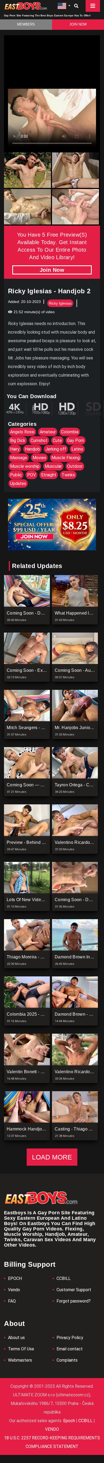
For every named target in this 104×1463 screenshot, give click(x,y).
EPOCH (15, 1278)
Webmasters (20, 1360)
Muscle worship (24, 466)
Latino (77, 449)
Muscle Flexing (65, 457)
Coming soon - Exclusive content (40, 670)
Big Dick (17, 440)
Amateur (48, 431)
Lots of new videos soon (32, 899)
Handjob (32, 449)
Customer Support (74, 1289)
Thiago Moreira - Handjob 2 (34, 957)
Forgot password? (74, 1301)
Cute (57, 440)
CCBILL (64, 1278)
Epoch (69, 1420)
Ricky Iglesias (60, 303)
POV (31, 474)
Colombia (69, 431)
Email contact (70, 1348)
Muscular (53, 466)
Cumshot (39, 440)
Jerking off (55, 449)
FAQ (12, 1301)
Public (16, 474)
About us (16, 1337)
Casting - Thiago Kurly (77, 1129)
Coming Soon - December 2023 (38, 613)
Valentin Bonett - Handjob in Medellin (43, 1071)
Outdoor (75, 466)
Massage (18, 457)
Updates (18, 483)
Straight (48, 474)
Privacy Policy (70, 1337)
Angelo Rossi (22, 431)
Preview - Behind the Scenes (36, 842)
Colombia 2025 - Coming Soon (37, 1014)
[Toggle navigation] (93, 6)
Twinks (68, 474)
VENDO (52, 1429)
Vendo (14, 1289)
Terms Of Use (21, 1348)
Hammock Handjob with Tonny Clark (43, 1129)
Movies (39, 457)
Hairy (14, 449)
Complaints (67, 1360)
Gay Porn (75, 440)
